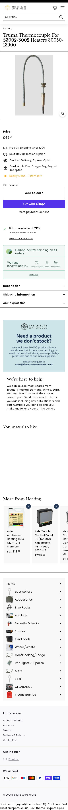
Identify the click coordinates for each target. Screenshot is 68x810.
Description (11, 286)
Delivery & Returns (14, 735)
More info (33, 275)
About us (8, 725)
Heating (33, 499)
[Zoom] (62, 113)
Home (6, 28)
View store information (21, 238)
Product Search (12, 720)
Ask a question (14, 303)
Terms (7, 730)
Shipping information (19, 294)
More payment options (34, 212)
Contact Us (10, 740)
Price (7, 131)
